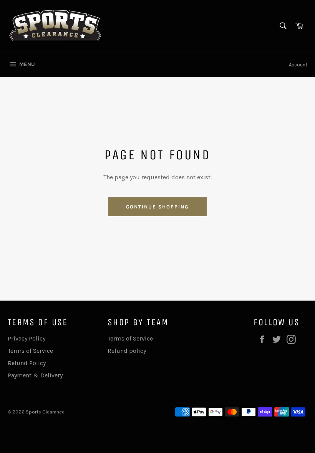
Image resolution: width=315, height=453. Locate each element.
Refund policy (127, 350)
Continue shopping (157, 207)
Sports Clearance (45, 412)
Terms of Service (30, 350)
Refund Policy (27, 363)
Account (298, 65)
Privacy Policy (26, 338)
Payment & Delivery (35, 375)
